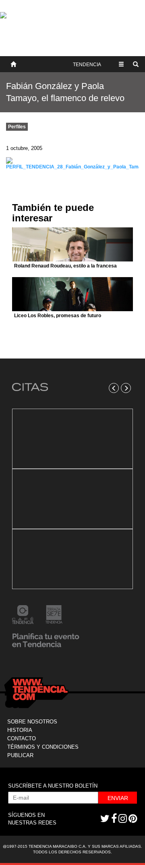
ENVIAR (118, 798)
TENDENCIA (87, 64)
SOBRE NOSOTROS (32, 722)
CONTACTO (21, 738)
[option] (72, 499)
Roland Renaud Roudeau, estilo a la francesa (65, 266)
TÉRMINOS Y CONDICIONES (43, 747)
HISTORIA (19, 730)
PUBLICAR (20, 755)
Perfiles (17, 127)
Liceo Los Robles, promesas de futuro (57, 315)
